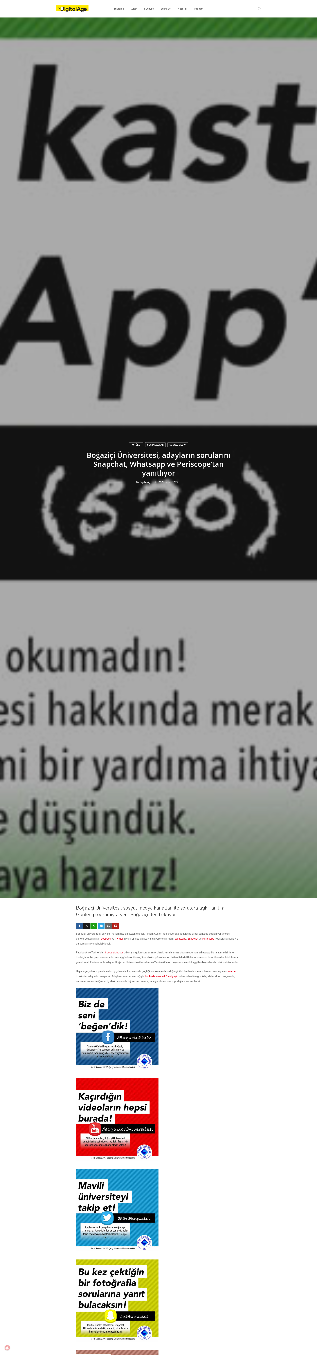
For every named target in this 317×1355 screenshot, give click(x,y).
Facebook (105, 938)
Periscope (208, 938)
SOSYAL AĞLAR (155, 444)
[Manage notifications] (7, 1347)
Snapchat (193, 938)
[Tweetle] (86, 926)
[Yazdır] (108, 926)
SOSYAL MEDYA (177, 444)
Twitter (119, 938)
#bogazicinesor (114, 952)
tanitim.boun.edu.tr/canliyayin (161, 976)
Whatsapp (180, 938)
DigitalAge (146, 482)
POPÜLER (136, 444)
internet (232, 971)
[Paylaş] (79, 926)
